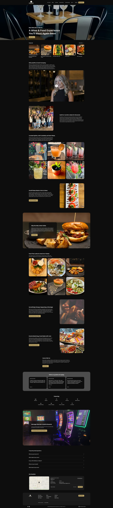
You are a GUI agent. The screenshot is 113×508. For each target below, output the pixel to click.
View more (50, 384)
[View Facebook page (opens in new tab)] (27, 506)
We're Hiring (57, 497)
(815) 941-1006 (61, 482)
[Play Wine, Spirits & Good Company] (56, 86)
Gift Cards (40, 497)
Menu (53, 2)
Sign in (76, 2)
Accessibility (46, 502)
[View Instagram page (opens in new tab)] (29, 506)
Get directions (80, 478)
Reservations (61, 2)
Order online (80, 486)
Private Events (67, 2)
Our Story (48, 2)
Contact (47, 497)
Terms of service (40, 502)
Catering (56, 2)
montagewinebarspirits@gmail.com (64, 483)
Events (56, 496)
